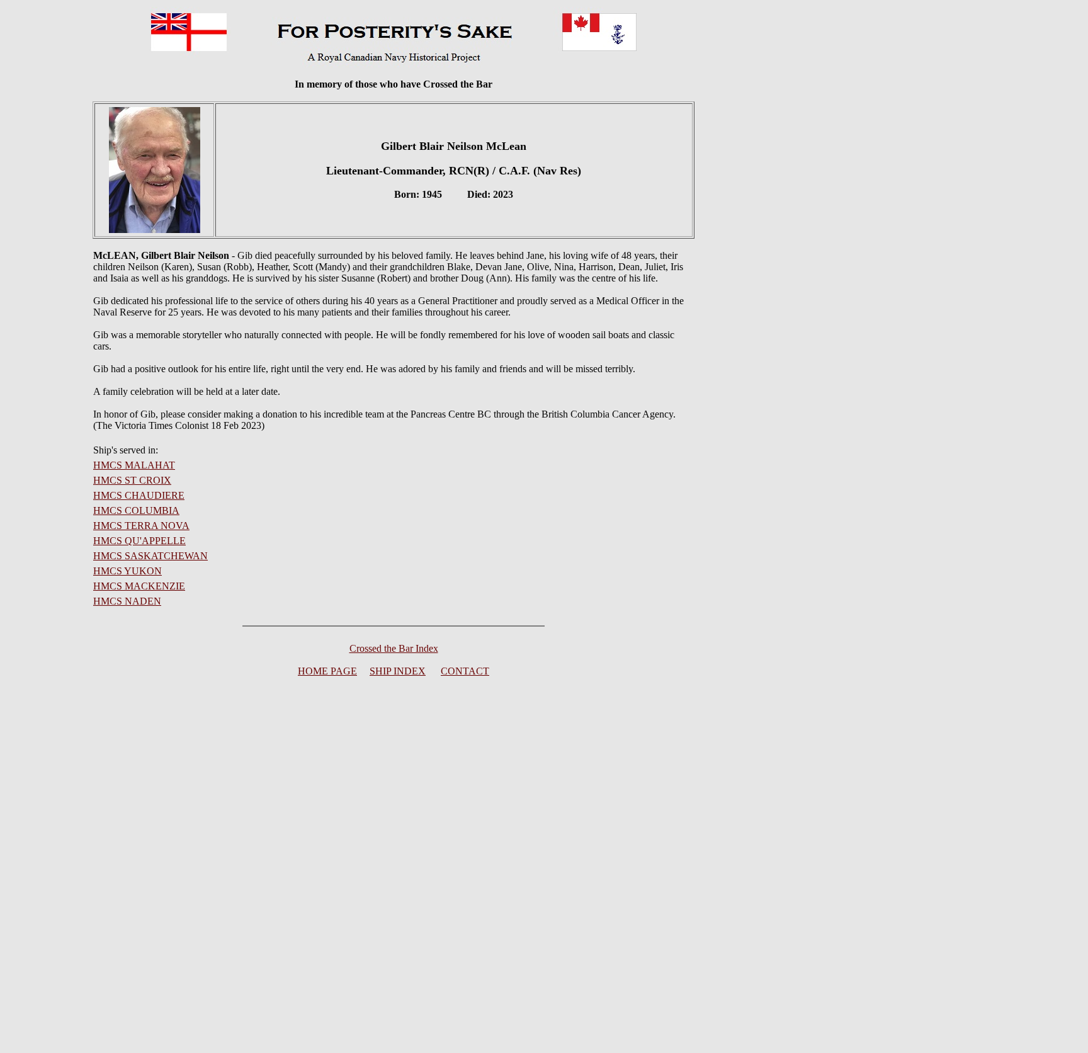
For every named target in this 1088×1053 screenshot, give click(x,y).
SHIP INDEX (398, 671)
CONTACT (465, 671)
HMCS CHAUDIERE (138, 495)
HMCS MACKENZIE (139, 586)
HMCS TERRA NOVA (141, 525)
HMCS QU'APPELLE (139, 540)
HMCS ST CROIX (132, 480)
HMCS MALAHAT (134, 465)
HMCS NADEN (127, 601)
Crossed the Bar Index (393, 648)
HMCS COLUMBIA (136, 510)
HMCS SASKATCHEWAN (150, 555)
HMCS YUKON (127, 571)
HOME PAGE (327, 671)
